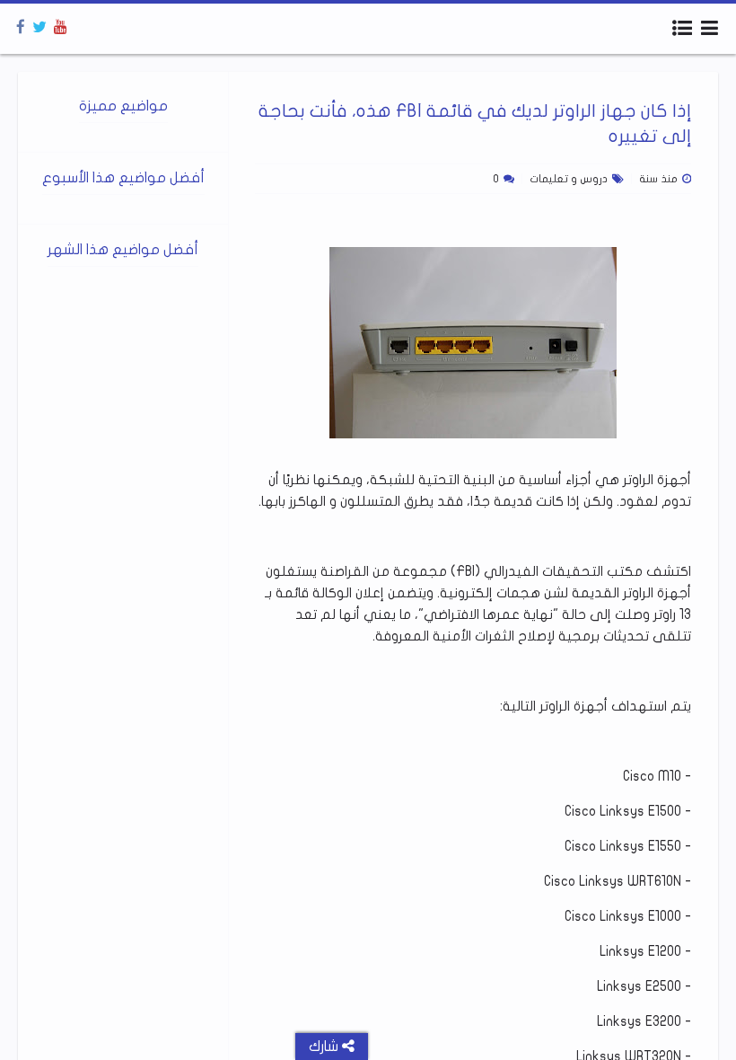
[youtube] (60, 27)
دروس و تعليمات (569, 178)
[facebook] (20, 27)
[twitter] (39, 27)
